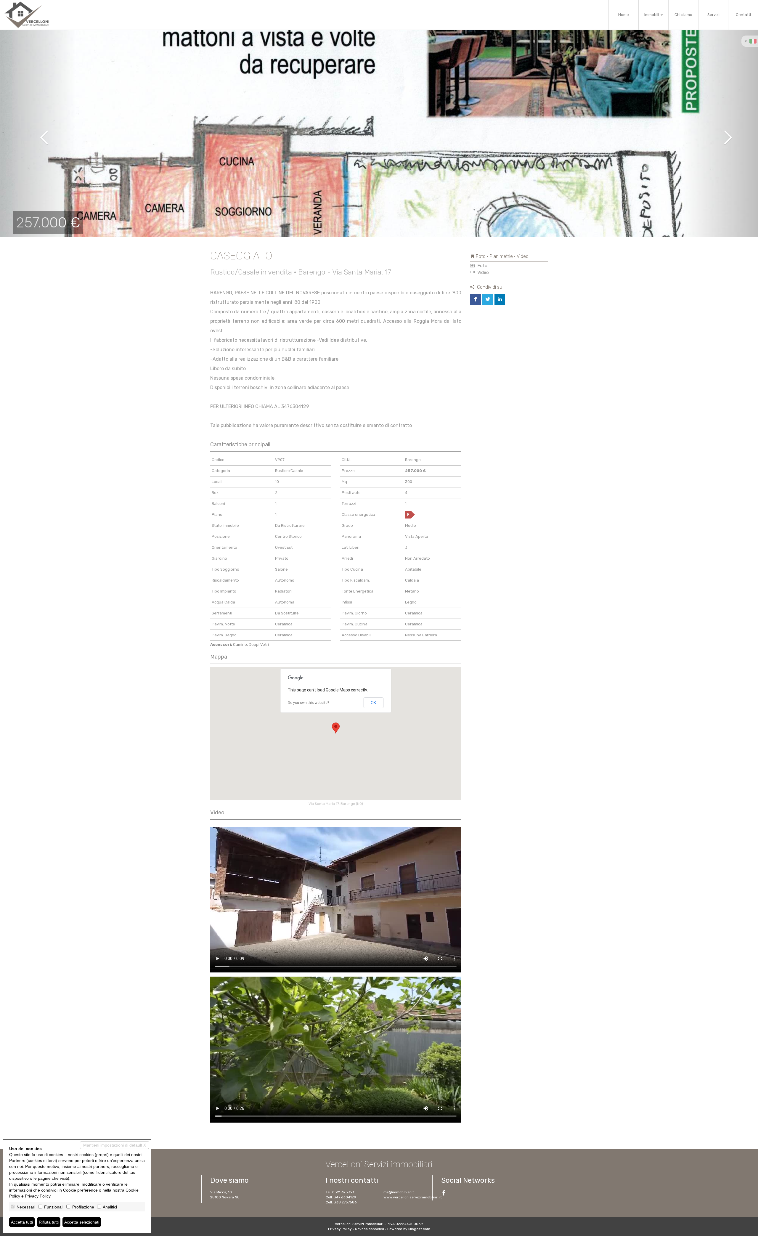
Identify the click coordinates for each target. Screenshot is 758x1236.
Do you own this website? (308, 703)
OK (373, 702)
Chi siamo (683, 14)
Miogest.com (419, 1229)
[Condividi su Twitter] (487, 299)
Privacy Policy (340, 1229)
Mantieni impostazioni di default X (114, 1145)
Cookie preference (80, 1190)
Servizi (713, 14)
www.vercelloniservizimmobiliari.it (412, 1197)
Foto (481, 265)
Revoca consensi (369, 1229)
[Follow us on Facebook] (444, 1194)
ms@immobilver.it (398, 1192)
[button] (38, 133)
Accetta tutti (22, 1222)
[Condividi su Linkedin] (499, 299)
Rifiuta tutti (49, 1222)
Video (482, 272)
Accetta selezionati (81, 1222)
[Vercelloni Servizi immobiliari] (27, 15)
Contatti (743, 14)
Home (623, 14)
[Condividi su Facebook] (475, 299)
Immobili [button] (652, 14)
